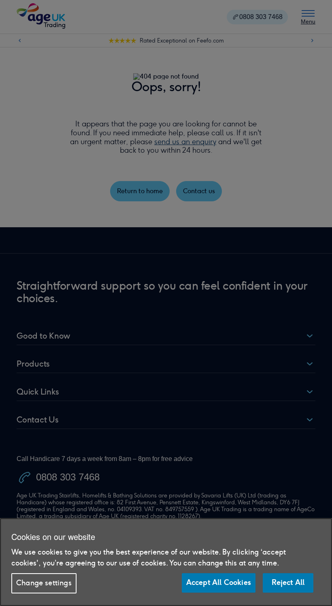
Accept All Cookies (218, 582)
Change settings (44, 582)
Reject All (288, 582)
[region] (166, 562)
